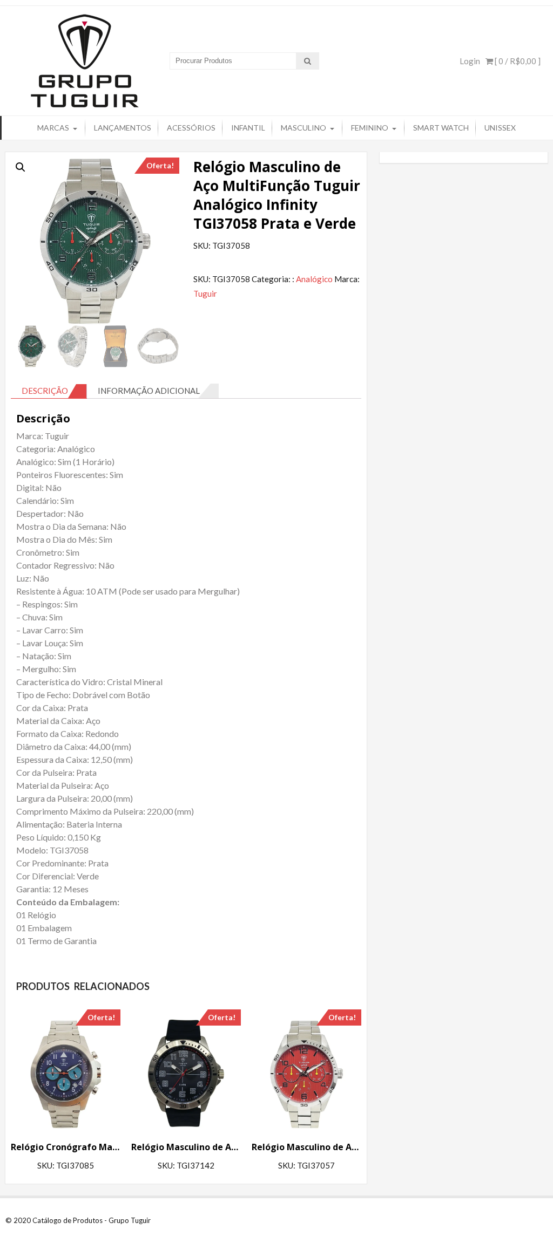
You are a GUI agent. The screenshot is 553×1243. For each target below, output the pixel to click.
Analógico (314, 279)
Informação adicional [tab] (149, 390)
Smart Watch (441, 127)
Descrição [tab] (45, 390)
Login (470, 61)
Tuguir (205, 293)
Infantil (248, 127)
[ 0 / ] (517, 61)
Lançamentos (122, 127)
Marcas (53, 127)
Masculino (303, 127)
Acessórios (191, 127)
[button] (20, 167)
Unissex (500, 127)
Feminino (369, 127)
